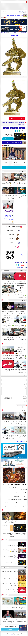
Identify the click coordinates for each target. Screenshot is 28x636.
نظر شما (25, 376)
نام (25, 377)
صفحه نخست (25, 32)
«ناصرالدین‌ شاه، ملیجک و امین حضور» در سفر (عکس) (14, 499)
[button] (4, 17)
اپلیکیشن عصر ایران (19, 255)
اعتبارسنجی (25, 406)
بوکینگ (21, 406)
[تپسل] (3, 145)
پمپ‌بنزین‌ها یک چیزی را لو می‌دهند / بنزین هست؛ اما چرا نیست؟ (8, 212)
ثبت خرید (14, 168)
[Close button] (27, 624)
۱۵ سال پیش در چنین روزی (13, 230)
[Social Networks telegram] (15, 131)
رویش (17, 267)
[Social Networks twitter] (17, 131)
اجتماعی (21, 32)
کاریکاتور (20, 267)
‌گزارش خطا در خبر (23, 265)
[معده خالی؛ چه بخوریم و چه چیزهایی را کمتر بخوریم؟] (14, 475)
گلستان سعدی (12, 239)
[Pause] (3, 159)
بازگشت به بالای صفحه (21, 441)
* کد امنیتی (24, 396)
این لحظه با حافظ (12, 235)
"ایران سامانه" (11, 634)
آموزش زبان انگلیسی (12, 243)
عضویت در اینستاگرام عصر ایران (13, 226)
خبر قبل (6, 128)
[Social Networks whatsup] (19, 131)
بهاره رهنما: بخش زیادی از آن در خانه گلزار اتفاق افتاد (15, 496)
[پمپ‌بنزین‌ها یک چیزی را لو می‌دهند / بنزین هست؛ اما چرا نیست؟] (8, 206)
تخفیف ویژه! (9, 629)
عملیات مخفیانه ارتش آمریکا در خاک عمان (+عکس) (15, 506)
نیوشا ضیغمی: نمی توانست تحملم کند (17, 493)
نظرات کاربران (14, 128)
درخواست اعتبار (8, 139)
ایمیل (25, 382)
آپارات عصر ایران (12, 247)
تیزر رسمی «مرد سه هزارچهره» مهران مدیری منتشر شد (14, 502)
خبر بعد (21, 128)
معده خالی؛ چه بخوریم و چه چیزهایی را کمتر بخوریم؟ (14, 484)
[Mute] (5, 159)
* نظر (25, 386)
